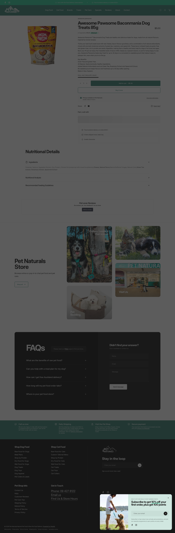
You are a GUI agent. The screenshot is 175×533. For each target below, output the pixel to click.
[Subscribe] (165, 513)
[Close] (168, 498)
